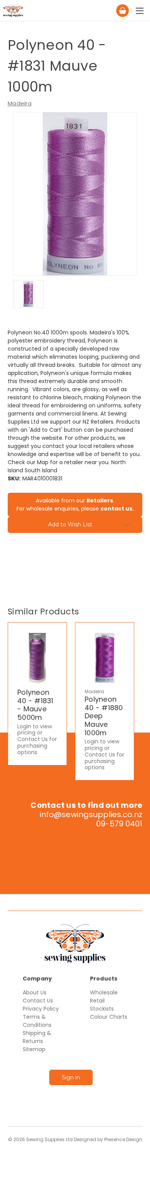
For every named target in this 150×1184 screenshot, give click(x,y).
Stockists (102, 1009)
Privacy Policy (41, 1009)
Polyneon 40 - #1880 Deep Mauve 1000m (104, 716)
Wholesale (104, 992)
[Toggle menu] (139, 10)
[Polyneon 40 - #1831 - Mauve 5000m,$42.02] (37, 658)
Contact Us (38, 1000)
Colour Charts (108, 1017)
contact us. (117, 508)
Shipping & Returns (37, 1037)
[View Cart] (74, 8)
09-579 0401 (119, 823)
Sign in (71, 1077)
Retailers (100, 500)
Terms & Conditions (37, 1021)
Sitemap (34, 1049)
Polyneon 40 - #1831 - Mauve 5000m (35, 704)
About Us (35, 992)
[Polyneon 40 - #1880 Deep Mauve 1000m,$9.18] (104, 658)
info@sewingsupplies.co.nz (91, 814)
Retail (97, 1000)
